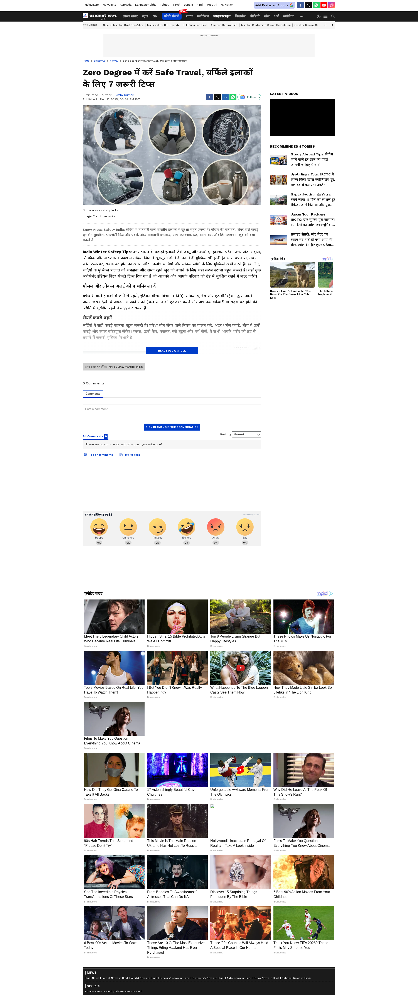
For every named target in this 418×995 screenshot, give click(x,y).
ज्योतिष (288, 16)
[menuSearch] (333, 16)
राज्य (189, 16)
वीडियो (255, 16)
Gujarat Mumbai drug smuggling (123, 25)
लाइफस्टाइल (222, 16)
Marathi (212, 4)
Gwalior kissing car (306, 25)
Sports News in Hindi (98, 991)
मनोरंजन (203, 16)
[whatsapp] (316, 5)
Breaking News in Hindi (174, 978)
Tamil (176, 4)
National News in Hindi (296, 978)
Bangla (188, 4)
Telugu (164, 4)
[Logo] (101, 16)
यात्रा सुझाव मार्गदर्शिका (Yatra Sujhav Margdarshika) (113, 366)
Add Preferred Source (271, 5)
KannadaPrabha (145, 4)
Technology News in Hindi (207, 978)
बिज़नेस (240, 16)
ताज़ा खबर (130, 16)
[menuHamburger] (326, 16)
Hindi (199, 4)
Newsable (109, 4)
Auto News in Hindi (239, 978)
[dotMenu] (302, 16)
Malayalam (91, 4)
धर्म (276, 16)
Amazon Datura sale (224, 25)
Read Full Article (172, 350)
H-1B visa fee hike (195, 25)
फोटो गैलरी (171, 16)
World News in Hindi (144, 978)
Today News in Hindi (266, 978)
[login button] (320, 16)
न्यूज (145, 16)
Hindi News (92, 978)
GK (155, 16)
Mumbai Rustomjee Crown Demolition (266, 25)
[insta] (331, 5)
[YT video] (323, 5)
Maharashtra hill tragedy (163, 25)
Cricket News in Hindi (128, 991)
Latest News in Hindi (115, 978)
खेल (267, 16)
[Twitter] (308, 5)
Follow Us (253, 97)
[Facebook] (300, 5)
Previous (325, 25)
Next (332, 25)
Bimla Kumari (124, 95)
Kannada (125, 4)
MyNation (227, 4)
